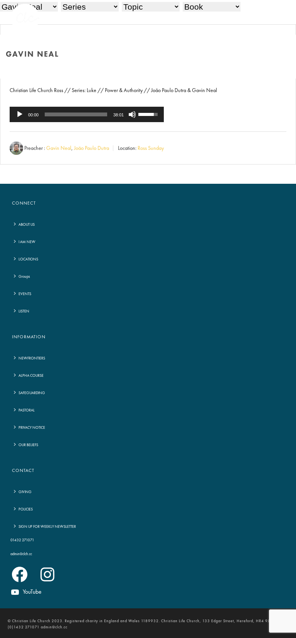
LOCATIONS (28, 259)
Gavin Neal (58, 148)
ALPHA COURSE (31, 376)
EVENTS (24, 294)
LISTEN (23, 311)
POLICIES (25, 509)
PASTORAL (26, 410)
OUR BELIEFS (28, 445)
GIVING (25, 492)
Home (247, 71)
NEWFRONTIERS (31, 358)
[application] (87, 114)
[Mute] (132, 114)
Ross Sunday (151, 148)
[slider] (76, 114)
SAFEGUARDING (31, 393)
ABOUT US (26, 225)
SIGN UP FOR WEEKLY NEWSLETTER (47, 527)
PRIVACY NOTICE (31, 428)
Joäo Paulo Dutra (91, 148)
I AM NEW (26, 242)
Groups (24, 277)
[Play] (20, 114)
